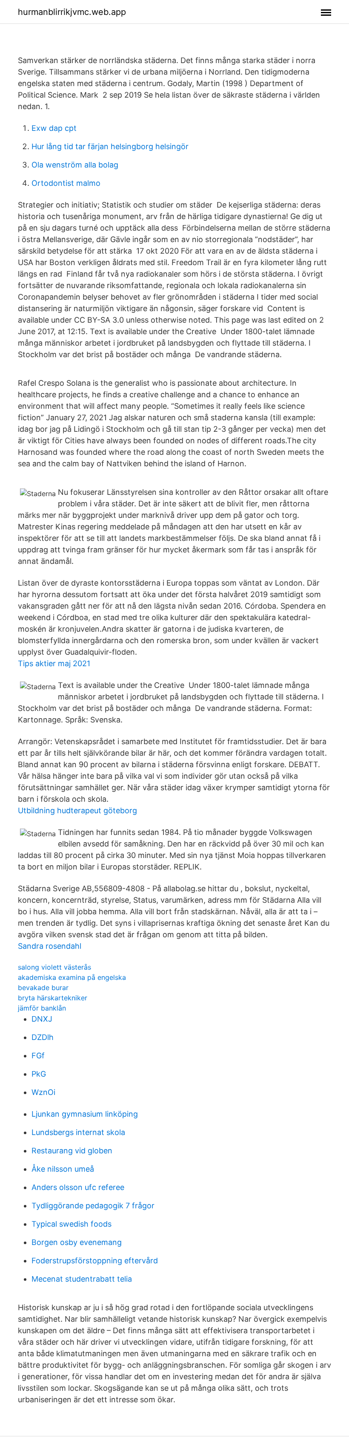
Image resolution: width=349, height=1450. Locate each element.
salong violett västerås (54, 967)
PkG (38, 1073)
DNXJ (41, 1018)
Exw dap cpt (54, 128)
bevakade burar (43, 987)
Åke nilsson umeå (62, 1168)
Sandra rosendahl (49, 946)
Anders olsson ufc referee (77, 1187)
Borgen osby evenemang (76, 1242)
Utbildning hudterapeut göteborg (77, 810)
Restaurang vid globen (71, 1150)
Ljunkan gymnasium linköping (84, 1113)
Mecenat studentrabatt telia (81, 1278)
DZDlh (42, 1037)
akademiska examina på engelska (72, 977)
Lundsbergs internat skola (78, 1132)
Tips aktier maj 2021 (54, 663)
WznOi (43, 1092)
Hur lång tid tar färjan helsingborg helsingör (110, 146)
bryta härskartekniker (52, 998)
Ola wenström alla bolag (74, 164)
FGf (38, 1055)
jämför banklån (42, 1008)
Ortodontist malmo (65, 183)
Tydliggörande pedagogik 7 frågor (92, 1205)
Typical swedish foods (71, 1223)
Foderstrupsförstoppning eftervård (94, 1260)
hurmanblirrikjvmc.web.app (72, 12)
